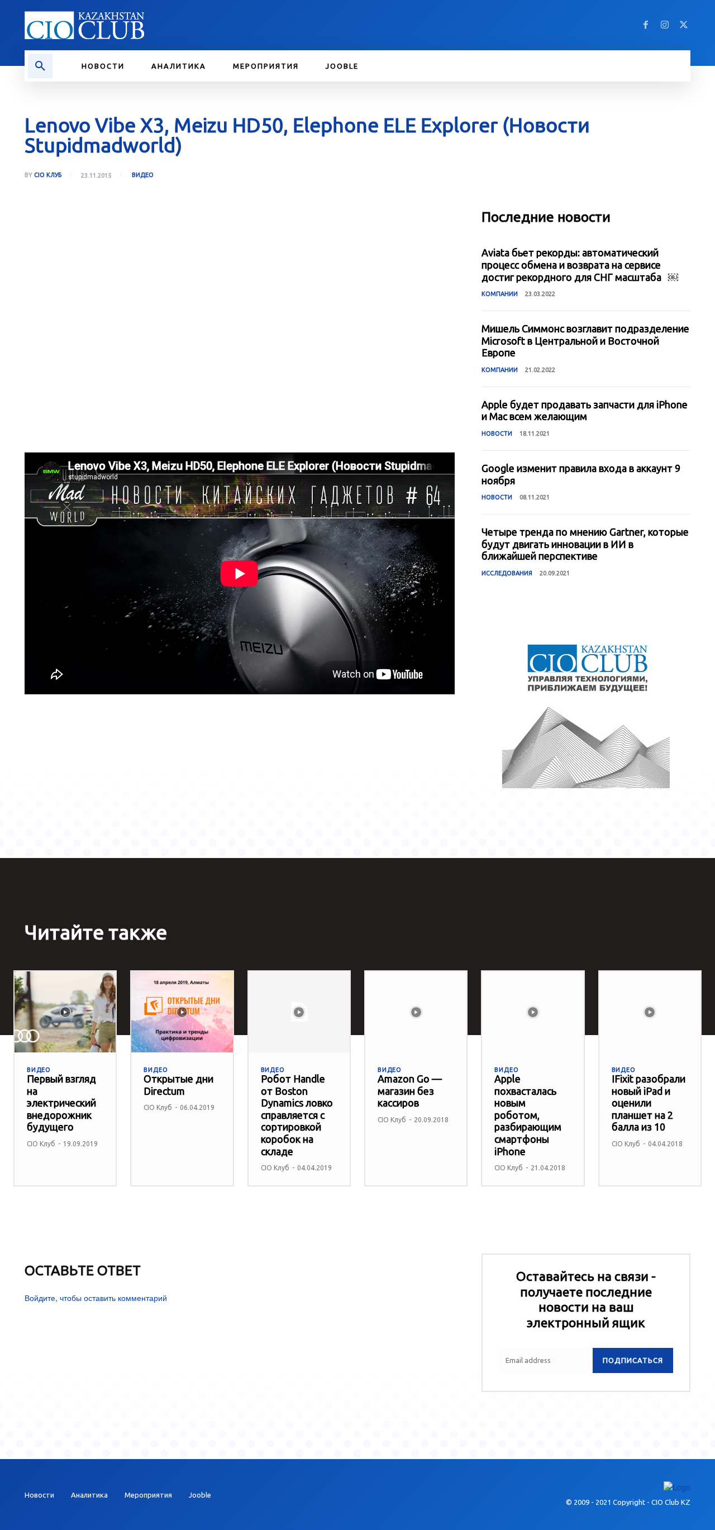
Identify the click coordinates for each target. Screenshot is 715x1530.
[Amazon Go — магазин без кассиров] (415, 1011)
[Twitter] (683, 25)
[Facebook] (645, 25)
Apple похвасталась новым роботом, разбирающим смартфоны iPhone (527, 1115)
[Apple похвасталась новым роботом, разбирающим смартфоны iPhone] (532, 1011)
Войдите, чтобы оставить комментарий (96, 1297)
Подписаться (633, 1360)
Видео (143, 174)
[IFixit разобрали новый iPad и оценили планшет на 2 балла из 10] (649, 1011)
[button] (40, 66)
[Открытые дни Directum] (181, 1011)
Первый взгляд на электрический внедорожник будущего (61, 1102)
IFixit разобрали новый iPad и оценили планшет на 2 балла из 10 (648, 1102)
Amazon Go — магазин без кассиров (410, 1090)
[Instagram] (664, 25)
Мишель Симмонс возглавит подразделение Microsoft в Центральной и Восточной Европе (585, 340)
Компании (500, 293)
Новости (497, 433)
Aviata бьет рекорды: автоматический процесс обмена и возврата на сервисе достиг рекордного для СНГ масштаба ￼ (580, 264)
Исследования (507, 573)
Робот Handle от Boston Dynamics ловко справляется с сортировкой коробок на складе (297, 1115)
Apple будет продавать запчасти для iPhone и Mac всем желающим (585, 410)
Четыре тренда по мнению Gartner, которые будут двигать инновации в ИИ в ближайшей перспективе (585, 543)
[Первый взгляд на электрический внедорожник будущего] (65, 1011)
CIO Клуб (47, 175)
